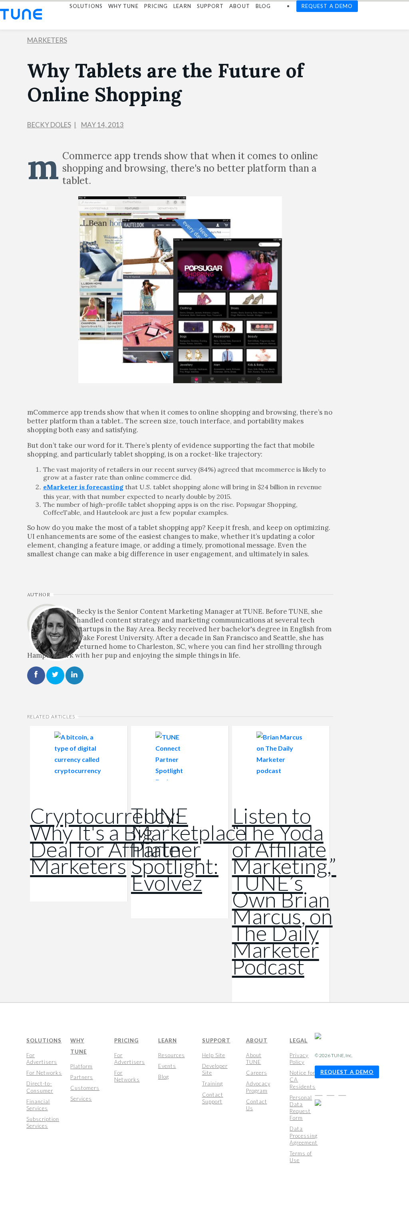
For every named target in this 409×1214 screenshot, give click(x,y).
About (257, 1040)
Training (212, 1083)
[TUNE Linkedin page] (342, 1092)
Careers (256, 1073)
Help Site (213, 1055)
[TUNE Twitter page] (332, 1092)
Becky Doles (49, 125)
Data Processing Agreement (304, 1135)
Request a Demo (347, 1072)
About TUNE (254, 1058)
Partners (81, 1077)
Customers (84, 1088)
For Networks (44, 1073)
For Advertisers (41, 1058)
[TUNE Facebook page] (320, 1092)
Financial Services (38, 1104)
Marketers (47, 40)
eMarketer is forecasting (83, 487)
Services (81, 1098)
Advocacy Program (258, 1086)
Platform (81, 1066)
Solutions (44, 1040)
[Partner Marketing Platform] (21, 14)
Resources (171, 1055)
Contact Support (212, 1097)
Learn (167, 1040)
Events (167, 1066)
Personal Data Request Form (301, 1107)
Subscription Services (42, 1122)
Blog (163, 1077)
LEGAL (299, 1040)
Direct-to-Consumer (39, 1086)
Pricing (126, 1040)
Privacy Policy (299, 1058)
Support (216, 1040)
